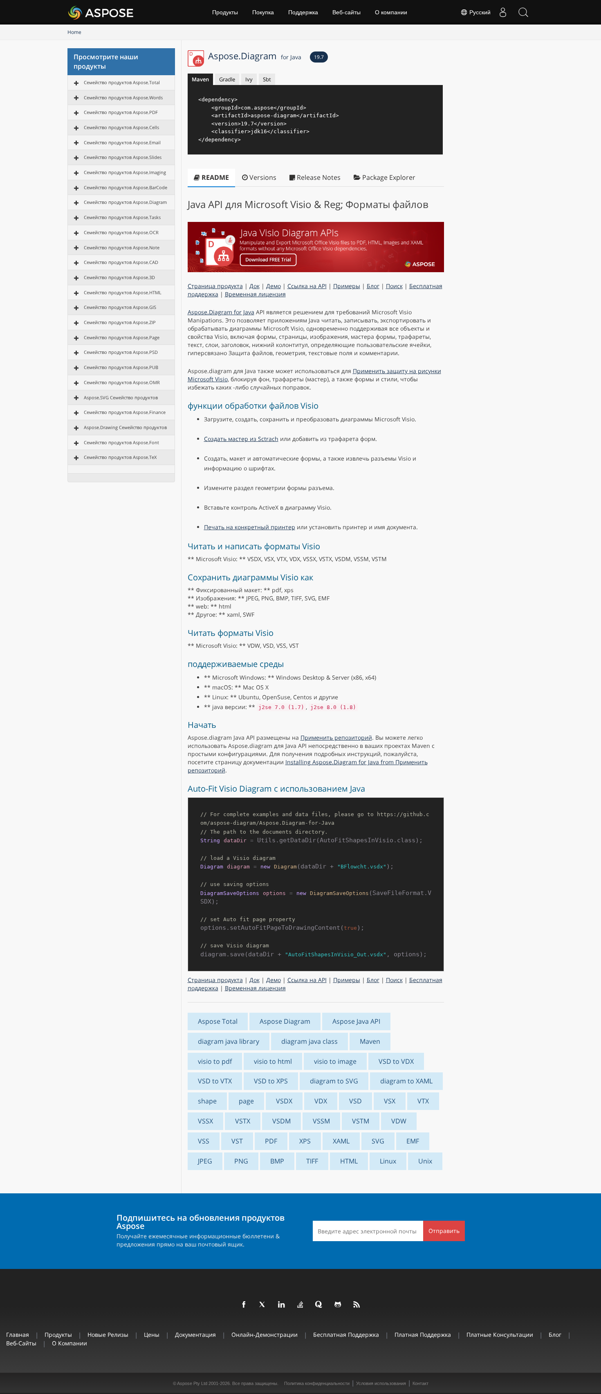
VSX (389, 1100)
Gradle (227, 79)
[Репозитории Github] (338, 1305)
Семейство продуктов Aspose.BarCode (125, 187)
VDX (320, 1100)
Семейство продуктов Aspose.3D (119, 277)
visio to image (335, 1061)
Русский (479, 12)
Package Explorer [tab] (388, 177)
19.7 (319, 57)
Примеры (346, 286)
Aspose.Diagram (254, 55)
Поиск (394, 286)
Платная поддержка (423, 1334)
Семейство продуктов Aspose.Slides (122, 157)
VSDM (281, 1121)
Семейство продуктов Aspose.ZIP (120, 322)
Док (254, 286)
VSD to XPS (271, 1080)
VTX (423, 1100)
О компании (391, 12)
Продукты (225, 12)
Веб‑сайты (346, 12)
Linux (388, 1161)
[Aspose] (101, 12)
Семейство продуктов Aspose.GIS (120, 307)
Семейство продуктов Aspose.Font (121, 442)
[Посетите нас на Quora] (319, 1305)
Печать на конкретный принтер (249, 527)
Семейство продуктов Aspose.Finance (125, 412)
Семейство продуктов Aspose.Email (122, 142)
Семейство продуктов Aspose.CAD (121, 262)
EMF (412, 1141)
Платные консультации (499, 1334)
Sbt (267, 79)
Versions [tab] (262, 177)
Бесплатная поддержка (346, 1334)
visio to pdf (215, 1061)
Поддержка (303, 12)
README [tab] (214, 177)
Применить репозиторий (336, 737)
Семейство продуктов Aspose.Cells (121, 127)
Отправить (444, 1231)
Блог (373, 286)
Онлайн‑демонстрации (264, 1334)
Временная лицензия (255, 294)
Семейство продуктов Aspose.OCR (121, 232)
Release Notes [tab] (318, 177)
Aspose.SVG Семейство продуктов (121, 397)
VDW (398, 1121)
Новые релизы (107, 1334)
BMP (277, 1161)
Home (74, 32)
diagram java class (309, 1041)
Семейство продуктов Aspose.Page (121, 337)
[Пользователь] (503, 12)
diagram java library (228, 1041)
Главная (17, 1334)
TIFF (312, 1161)
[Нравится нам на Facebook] (244, 1305)
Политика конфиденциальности (317, 1383)
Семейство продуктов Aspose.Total (122, 82)
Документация (195, 1334)
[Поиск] (523, 12)
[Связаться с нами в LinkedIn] (281, 1305)
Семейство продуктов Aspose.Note (121, 247)
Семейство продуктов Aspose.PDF (121, 112)
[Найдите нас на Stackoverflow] (300, 1305)
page (246, 1100)
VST (237, 1141)
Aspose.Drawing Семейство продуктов (125, 427)
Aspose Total (218, 1021)
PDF (271, 1141)
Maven (200, 79)
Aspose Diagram (285, 1021)
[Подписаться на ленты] (357, 1305)
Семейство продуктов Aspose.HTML (122, 292)
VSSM (321, 1121)
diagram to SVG (334, 1080)
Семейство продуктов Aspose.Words (123, 97)
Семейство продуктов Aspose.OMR (122, 382)
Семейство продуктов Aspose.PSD (121, 352)
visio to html (273, 1061)
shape (207, 1100)
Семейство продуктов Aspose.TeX (120, 457)
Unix (425, 1161)
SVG (378, 1141)
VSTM (360, 1121)
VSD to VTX (215, 1080)
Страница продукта (215, 286)
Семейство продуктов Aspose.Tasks (122, 217)
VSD (355, 1100)
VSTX (242, 1121)
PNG (241, 1161)
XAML (341, 1141)
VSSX (205, 1121)
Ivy (249, 79)
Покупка (263, 12)
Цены (151, 1334)
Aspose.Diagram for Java (221, 312)
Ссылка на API (307, 286)
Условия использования (381, 1383)
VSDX (284, 1100)
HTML (349, 1161)
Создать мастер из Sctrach (241, 439)
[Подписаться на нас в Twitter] (263, 1305)
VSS (203, 1141)
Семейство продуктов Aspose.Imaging (125, 172)
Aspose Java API (356, 1021)
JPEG (205, 1161)
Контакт (420, 1383)
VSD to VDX (396, 1061)
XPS (305, 1141)
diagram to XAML (406, 1080)
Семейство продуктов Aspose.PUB (121, 367)
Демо (273, 286)
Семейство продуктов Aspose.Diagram (125, 202)
